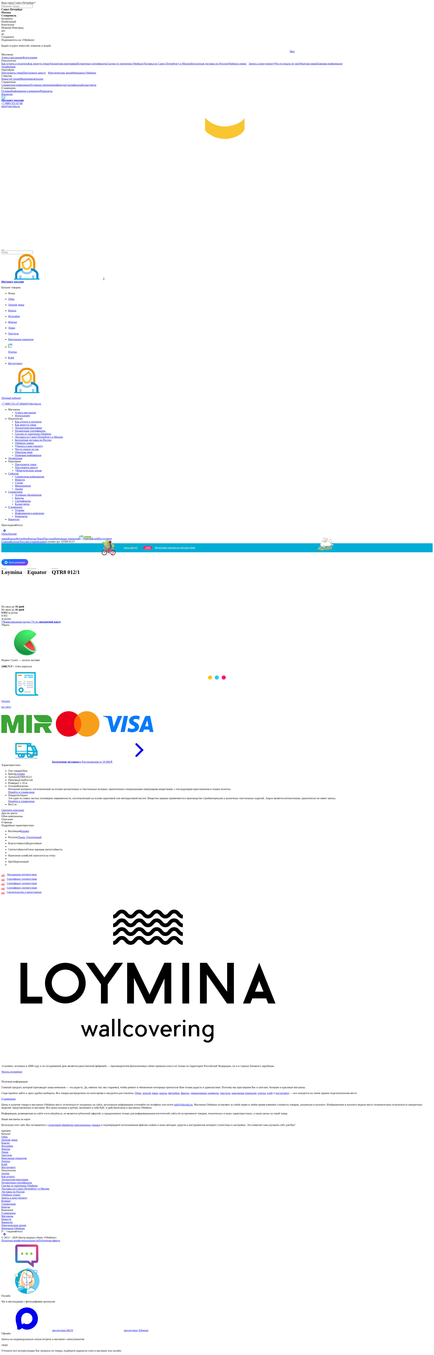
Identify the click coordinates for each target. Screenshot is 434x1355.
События (13, 473)
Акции (39, 78)
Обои (138, 1093)
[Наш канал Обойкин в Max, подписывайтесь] (3, 97)
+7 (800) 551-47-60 (12, 103)
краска (163, 1093)
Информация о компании (25, 91)
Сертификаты (74, 85)
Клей (4, 1164)
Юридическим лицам (60, 72)
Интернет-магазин (12, 100)
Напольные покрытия (14, 1158)
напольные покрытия (244, 1093)
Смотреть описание (12, 810)
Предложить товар (12, 72)
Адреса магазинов (11, 57)
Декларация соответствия (21, 874)
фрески (185, 1093)
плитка (262, 1093)
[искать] (2, 249)
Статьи (15, 78)
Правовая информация (329, 63)
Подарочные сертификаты (91, 63)
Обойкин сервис (237, 63)
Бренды (61, 85)
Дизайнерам (8, 66)
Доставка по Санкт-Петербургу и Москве (167, 63)
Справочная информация (16, 85)
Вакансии (7, 94)
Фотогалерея (29, 57)
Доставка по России (13, 1191)
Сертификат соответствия (22, 878)
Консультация (17, 562)
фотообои (174, 1093)
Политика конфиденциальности (19, 1240)
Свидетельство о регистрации (24, 892)
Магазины (7, 1216)
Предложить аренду (34, 72)
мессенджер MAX (62, 1330)
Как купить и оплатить (14, 63)
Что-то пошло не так (286, 63)
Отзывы (6, 91)
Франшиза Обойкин (84, 72)
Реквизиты (46, 91)
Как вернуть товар (38, 63)
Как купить (8, 1176)
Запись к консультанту (262, 63)
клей (270, 1093)
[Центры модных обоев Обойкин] (217, 246)
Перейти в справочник (21, 792)
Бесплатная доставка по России (209, 63)
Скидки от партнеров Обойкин (125, 63)
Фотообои (7, 1146)
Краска (5, 1142)
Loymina (20, 773)
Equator (25, 831)
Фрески (5, 1149)
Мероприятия (27, 78)
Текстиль (6, 1155)
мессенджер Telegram (136, 1330)
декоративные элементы (205, 1093)
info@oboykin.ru (10, 106)
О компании (15, 507)
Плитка (5, 1161)
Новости (6, 78)
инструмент (282, 1093)
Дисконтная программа (62, 63)
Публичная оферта (49, 1240)
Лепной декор (9, 1139)
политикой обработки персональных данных (74, 1125)
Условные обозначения (44, 85)
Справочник (15, 491)
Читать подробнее (11, 1071)
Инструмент (8, 1167)
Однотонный (34, 837)
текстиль (225, 1093)
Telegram (6, 51)
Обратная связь (307, 63)
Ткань (21, 837)
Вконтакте (152, 51)
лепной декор (150, 1093)
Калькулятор (89, 85)
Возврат (6, 1200)
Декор (4, 1152)
